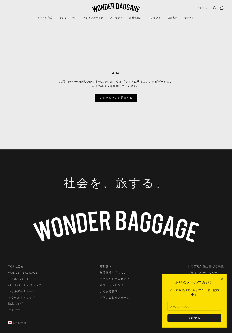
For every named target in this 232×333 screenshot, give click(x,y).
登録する (194, 318)
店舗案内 (172, 17)
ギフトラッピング (112, 285)
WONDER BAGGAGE (23, 272)
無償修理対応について (115, 272)
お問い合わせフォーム (115, 297)
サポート (189, 17)
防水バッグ (15, 303)
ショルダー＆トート (21, 291)
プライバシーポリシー (203, 272)
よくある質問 (109, 291)
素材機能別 (135, 17)
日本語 (201, 8)
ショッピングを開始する (116, 97)
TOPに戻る (15, 266)
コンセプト (154, 17)
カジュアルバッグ (93, 17)
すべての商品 (45, 17)
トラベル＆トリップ (21, 297)
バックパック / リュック (25, 285)
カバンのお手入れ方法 (115, 279)
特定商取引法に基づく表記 (206, 266)
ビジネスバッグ (68, 17)
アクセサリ (116, 17)
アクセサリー (17, 310)
